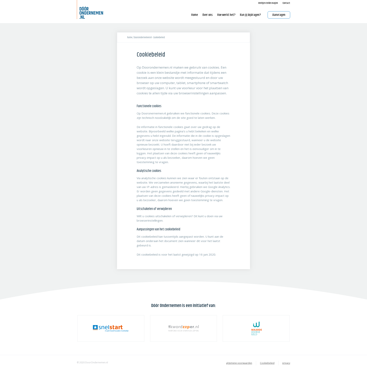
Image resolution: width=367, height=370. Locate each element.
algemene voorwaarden (239, 363)
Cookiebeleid (267, 363)
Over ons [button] (207, 14)
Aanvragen (278, 14)
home (129, 37)
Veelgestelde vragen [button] (268, 3)
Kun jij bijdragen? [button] (250, 14)
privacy (286, 363)
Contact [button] (286, 3)
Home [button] (194, 14)
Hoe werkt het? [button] (226, 14)
